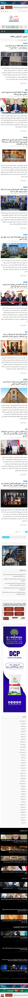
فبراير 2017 (23, 820)
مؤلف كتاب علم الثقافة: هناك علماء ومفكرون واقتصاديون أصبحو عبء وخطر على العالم (14, 921)
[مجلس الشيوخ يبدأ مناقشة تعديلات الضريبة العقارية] (14, 848)
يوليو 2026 (23, 723)
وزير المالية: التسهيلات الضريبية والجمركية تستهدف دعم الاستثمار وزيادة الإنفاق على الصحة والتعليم (15, 584)
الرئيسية (25, 40)
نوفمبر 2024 (22, 775)
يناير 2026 (23, 739)
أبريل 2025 (23, 762)
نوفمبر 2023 (23, 807)
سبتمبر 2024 (22, 781)
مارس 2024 (23, 796)
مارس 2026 (23, 734)
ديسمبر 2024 (22, 773)
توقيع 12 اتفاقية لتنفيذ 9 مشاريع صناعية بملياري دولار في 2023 (14, 93)
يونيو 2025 (23, 757)
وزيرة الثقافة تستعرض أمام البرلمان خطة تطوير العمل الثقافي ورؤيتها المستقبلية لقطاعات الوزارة (14, 910)
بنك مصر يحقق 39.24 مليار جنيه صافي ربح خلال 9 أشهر (14, 238)
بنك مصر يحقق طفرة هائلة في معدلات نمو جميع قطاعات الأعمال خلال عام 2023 (14, 484)
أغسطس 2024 (22, 783)
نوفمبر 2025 (22, 744)
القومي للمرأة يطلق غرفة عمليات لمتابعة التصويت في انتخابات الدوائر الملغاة (14, 872)
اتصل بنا (19, 11)
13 (19, 531)
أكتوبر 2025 (23, 747)
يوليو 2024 (23, 786)
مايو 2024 (23, 791)
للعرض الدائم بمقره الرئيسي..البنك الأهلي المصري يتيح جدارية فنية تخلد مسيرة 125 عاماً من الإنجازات (14, 142)
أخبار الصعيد (25, 43)
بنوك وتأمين (25, 137)
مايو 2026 (23, 729)
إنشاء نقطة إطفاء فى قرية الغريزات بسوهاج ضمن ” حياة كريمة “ (16, 47)
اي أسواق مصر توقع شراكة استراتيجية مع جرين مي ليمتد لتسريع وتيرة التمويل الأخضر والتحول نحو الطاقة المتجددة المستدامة (14, 960)
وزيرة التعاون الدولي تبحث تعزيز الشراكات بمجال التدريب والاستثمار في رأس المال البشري (14, 434)
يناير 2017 (23, 822)
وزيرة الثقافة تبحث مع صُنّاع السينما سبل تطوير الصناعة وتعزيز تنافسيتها (14, 899)
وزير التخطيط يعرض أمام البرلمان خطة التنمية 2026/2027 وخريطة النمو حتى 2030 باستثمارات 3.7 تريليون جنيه (14, 841)
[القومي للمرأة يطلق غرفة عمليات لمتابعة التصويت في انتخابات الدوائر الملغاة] (14, 868)
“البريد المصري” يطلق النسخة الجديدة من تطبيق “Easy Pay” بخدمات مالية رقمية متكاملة (14, 949)
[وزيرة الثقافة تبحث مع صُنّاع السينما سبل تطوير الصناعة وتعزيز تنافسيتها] (14, 895)
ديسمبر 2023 (22, 804)
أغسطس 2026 (22, 721)
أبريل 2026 (23, 731)
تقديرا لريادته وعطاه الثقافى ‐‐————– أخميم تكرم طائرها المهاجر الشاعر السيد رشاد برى (15, 889)
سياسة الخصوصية (24, 11)
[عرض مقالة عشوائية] (2, 31)
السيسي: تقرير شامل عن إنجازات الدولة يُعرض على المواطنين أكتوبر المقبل (14, 579)
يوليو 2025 (23, 755)
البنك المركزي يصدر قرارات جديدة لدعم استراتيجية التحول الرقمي (15, 383)
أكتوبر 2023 (23, 809)
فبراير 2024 (23, 799)
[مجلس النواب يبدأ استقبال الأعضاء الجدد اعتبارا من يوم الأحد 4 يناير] (14, 858)
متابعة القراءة (23, 83)
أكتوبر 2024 (23, 778)
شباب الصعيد (24, 49)
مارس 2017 (23, 817)
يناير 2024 (23, 802)
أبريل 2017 (23, 815)
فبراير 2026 (23, 736)
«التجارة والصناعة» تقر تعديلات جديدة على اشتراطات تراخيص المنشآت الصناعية (14, 335)
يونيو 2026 (23, 726)
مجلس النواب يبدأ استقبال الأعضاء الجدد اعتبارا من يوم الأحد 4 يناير (15, 862)
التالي (16, 531)
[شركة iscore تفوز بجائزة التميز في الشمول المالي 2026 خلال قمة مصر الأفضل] (14, 967)
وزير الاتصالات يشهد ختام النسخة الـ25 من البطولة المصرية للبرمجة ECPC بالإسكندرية (15, 937)
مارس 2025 (23, 765)
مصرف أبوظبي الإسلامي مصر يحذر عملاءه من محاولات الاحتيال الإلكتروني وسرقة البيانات (13, 593)
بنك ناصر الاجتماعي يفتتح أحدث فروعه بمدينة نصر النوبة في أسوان (15, 285)
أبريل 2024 (23, 794)
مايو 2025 (23, 760)
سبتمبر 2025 (22, 749)
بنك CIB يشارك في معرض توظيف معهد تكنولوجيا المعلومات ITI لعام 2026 (14, 588)
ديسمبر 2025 (22, 742)
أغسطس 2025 (22, 752)
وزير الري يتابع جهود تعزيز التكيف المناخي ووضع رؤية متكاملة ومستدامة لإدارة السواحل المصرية (14, 575)
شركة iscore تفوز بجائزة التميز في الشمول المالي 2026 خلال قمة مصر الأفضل (14, 971)
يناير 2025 (23, 770)
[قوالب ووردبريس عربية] (12, 981)
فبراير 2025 (23, 768)
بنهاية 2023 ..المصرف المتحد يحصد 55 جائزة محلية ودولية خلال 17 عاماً (14, 190)
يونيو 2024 (23, 788)
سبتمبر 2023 (22, 812)
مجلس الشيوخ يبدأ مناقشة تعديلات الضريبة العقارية (18, 851)
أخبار (26, 89)
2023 (22, 40)
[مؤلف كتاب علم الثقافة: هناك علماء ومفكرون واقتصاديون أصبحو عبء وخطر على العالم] (14, 917)
